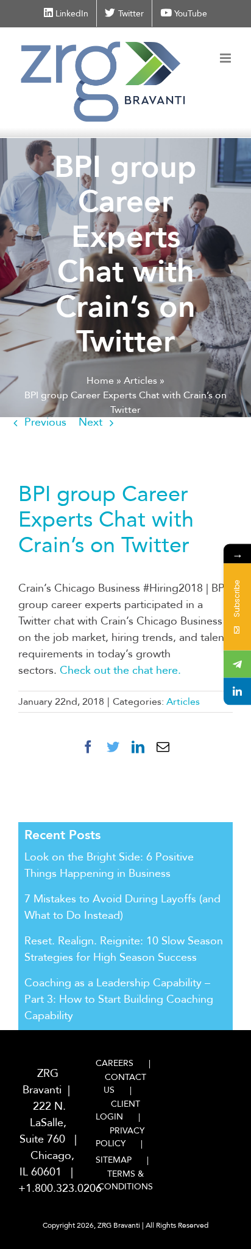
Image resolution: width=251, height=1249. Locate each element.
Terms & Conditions (125, 1180)
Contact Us (125, 1083)
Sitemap (114, 1160)
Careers (114, 1063)
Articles (140, 380)
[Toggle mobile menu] (226, 58)
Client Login (118, 1110)
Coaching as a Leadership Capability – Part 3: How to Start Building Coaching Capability (118, 999)
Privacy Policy (120, 1137)
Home (100, 380)
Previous (45, 422)
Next (90, 422)
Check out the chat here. (122, 670)
